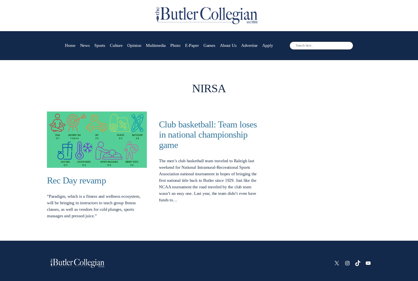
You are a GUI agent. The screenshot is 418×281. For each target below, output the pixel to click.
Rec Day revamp (76, 180)
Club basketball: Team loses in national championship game (208, 134)
